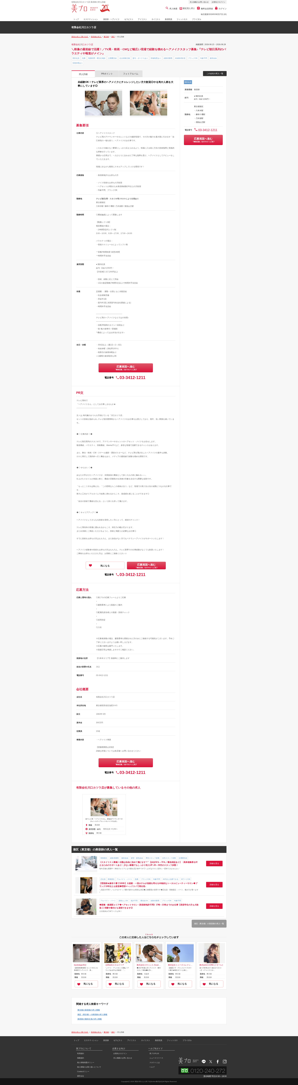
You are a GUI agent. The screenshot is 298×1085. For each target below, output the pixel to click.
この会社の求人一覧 (214, 73)
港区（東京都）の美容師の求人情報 (92, 1014)
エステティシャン (91, 19)
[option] (104, 814)
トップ (76, 19)
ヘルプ (152, 1067)
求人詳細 (83, 74)
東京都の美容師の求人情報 (88, 1010)
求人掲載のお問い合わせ (199, 2)
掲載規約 (80, 1058)
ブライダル (196, 19)
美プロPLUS (154, 1053)
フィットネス (182, 19)
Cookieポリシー (83, 1071)
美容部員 (168, 19)
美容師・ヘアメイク (111, 19)
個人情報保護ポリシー (85, 1062)
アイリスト (142, 19)
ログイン (223, 8)
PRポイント (107, 73)
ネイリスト (155, 19)
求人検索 (173, 8)
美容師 (106, 1040)
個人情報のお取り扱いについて (89, 1067)
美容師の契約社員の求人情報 (89, 1019)
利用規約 (80, 1053)
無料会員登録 (207, 8)
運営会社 (80, 1076)
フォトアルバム (130, 73)
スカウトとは (154, 1062)
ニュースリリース (156, 1058)
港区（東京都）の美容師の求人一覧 (209, 924)
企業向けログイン (218, 2)
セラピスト (128, 19)
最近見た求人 (188, 8)
